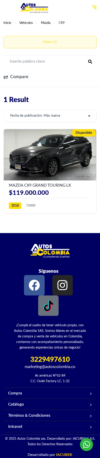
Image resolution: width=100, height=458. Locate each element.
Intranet (15, 427)
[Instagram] (62, 285)
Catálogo (16, 404)
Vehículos (26, 23)
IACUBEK (64, 455)
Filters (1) (50, 42)
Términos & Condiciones (29, 415)
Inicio (7, 23)
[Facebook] (34, 285)
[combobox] (50, 116)
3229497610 (50, 359)
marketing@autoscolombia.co (50, 367)
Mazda (45, 23)
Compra (15, 393)
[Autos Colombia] (34, 8)
